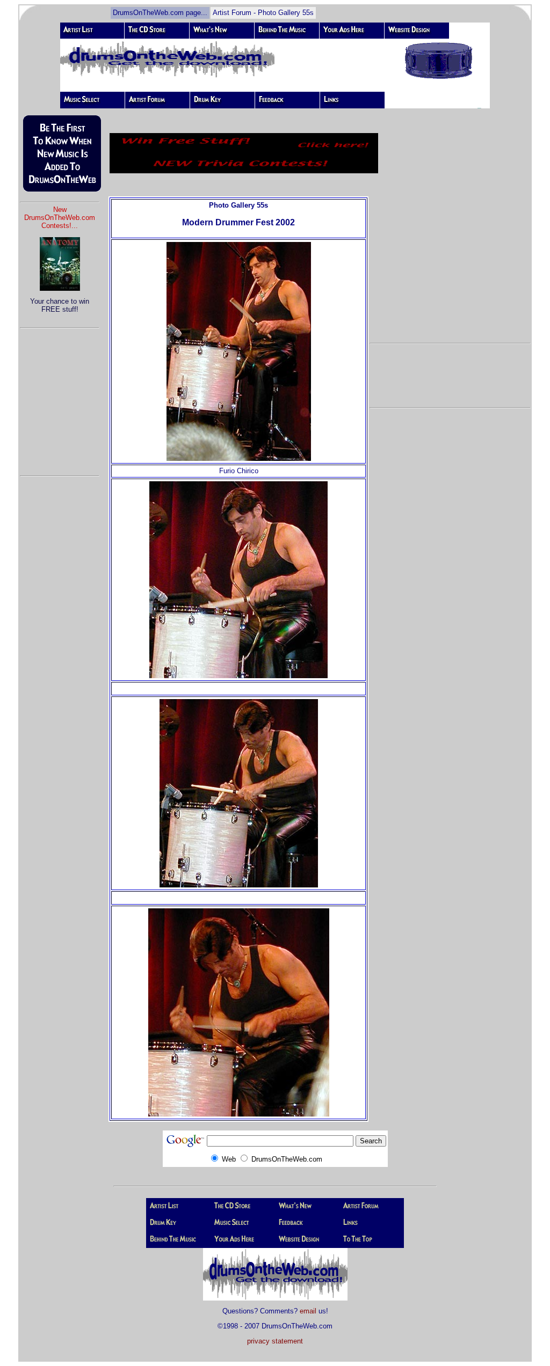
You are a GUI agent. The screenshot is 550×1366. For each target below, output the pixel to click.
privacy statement (275, 1341)
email (308, 1311)
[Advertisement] (59, 397)
